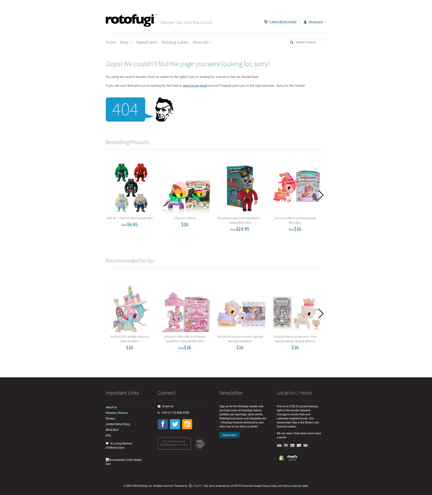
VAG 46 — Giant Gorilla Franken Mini (131, 187)
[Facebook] (163, 424)
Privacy (110, 418)
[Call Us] (159, 412)
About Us (111, 407)
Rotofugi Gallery (175, 42)
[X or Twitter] (175, 424)
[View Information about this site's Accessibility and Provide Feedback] (125, 462)
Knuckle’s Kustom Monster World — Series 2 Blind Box (241, 187)
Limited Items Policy (118, 424)
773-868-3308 (180, 412)
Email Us (166, 406)
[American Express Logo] (305, 445)
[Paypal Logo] (292, 445)
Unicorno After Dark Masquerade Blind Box (296, 187)
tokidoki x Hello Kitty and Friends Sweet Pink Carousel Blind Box (186, 305)
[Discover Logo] (299, 445)
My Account (316, 21)
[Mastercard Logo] (286, 445)
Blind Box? (112, 429)
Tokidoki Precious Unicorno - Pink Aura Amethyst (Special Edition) (297, 305)
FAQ (108, 435)
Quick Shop (134, 199)
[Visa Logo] (279, 445)
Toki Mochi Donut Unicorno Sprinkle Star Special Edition (241, 305)
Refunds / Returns (117, 412)
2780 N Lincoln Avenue (303, 406)
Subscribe (229, 435)
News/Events (146, 42)
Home (110, 42)
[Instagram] (187, 424)
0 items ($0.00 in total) (283, 21)
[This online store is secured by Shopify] (288, 462)
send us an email (195, 85)
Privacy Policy (269, 485)
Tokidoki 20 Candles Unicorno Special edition (131, 306)
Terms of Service (292, 485)
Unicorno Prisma (186, 187)
